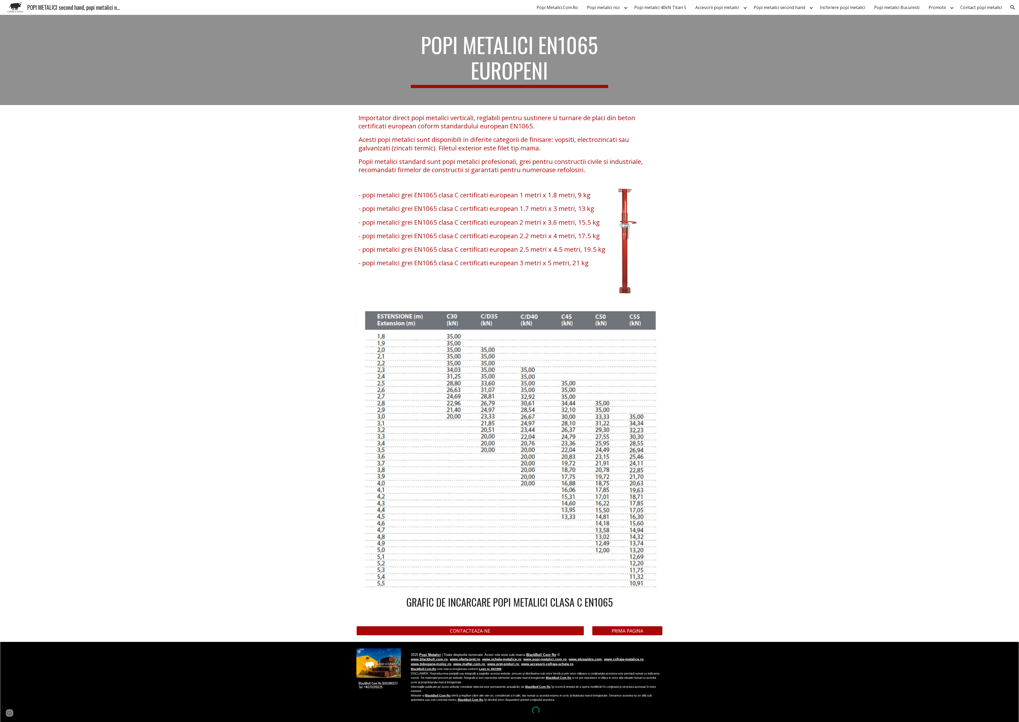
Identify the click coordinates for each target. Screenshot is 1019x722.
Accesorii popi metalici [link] (717, 7)
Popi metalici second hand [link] (779, 7)
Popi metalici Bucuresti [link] (896, 7)
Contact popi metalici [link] (981, 7)
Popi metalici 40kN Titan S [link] (660, 7)
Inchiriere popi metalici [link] (842, 7)
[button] (1012, 7)
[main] (509, 60)
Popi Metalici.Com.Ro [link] (557, 7)
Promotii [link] (937, 7)
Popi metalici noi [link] (603, 7)
